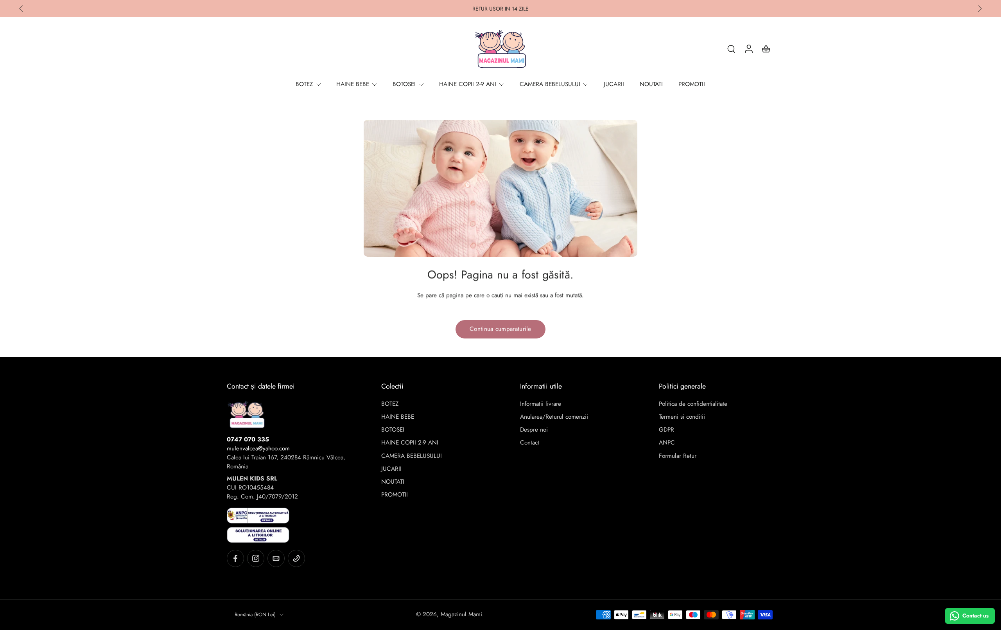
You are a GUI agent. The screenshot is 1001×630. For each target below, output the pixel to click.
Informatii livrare (540, 404)
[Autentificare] (748, 48)
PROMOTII (394, 495)
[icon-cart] (765, 48)
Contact (529, 443)
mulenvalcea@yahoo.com (258, 448)
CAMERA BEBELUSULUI (411, 456)
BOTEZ (389, 404)
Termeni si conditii (682, 417)
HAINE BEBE (397, 417)
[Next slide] (980, 9)
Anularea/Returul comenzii (554, 417)
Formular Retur (677, 456)
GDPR (666, 430)
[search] (731, 48)
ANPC (667, 443)
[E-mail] (276, 558)
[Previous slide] (21, 9)
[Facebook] (235, 558)
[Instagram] (255, 558)
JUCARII (391, 469)
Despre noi (534, 430)
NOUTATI (392, 482)
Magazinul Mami (461, 614)
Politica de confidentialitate (693, 404)
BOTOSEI (392, 430)
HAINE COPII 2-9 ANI (409, 443)
